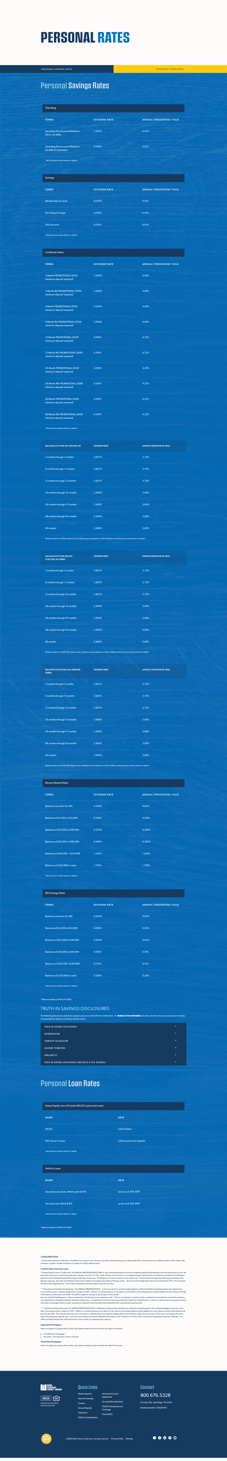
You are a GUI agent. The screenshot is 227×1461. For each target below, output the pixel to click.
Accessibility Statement (112, 1402)
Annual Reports (85, 1408)
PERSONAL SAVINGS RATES (56, 69)
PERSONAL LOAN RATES (170, 69)
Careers (81, 1403)
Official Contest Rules (87, 1418)
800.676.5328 (155, 1395)
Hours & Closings (86, 1399)
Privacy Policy (117, 1439)
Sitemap (129, 1439)
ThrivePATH (107, 1414)
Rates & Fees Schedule (129, 1016)
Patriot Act (82, 1413)
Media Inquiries (85, 1394)
